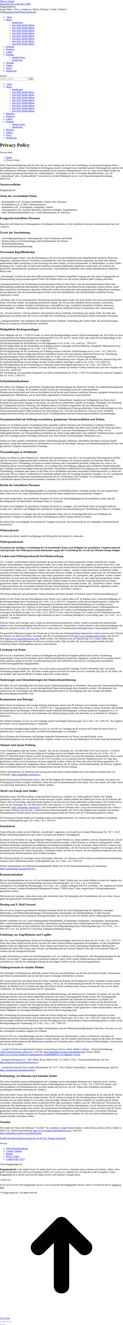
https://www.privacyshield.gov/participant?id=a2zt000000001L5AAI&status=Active (40, 1054)
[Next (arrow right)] (4, 1324)
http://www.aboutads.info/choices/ (90, 636)
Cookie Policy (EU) (15, 1159)
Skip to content (7, 1)
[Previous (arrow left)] (1, 1324)
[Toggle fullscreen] (7, 1321)
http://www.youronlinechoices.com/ (22, 638)
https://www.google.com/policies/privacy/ (52, 1130)
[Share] (4, 1321)
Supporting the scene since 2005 (15, 4)
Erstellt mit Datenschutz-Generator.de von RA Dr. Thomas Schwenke (33, 1138)
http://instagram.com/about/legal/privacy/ (19, 1062)
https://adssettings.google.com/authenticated (64, 1052)
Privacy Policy (13, 1156)
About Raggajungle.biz (17, 1148)
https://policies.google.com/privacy (17, 1052)
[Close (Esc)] (1, 1321)
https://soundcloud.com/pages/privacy (17, 868)
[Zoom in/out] (10, 1321)
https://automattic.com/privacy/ (26, 774)
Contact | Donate (14, 1151)
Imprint (9, 1154)
